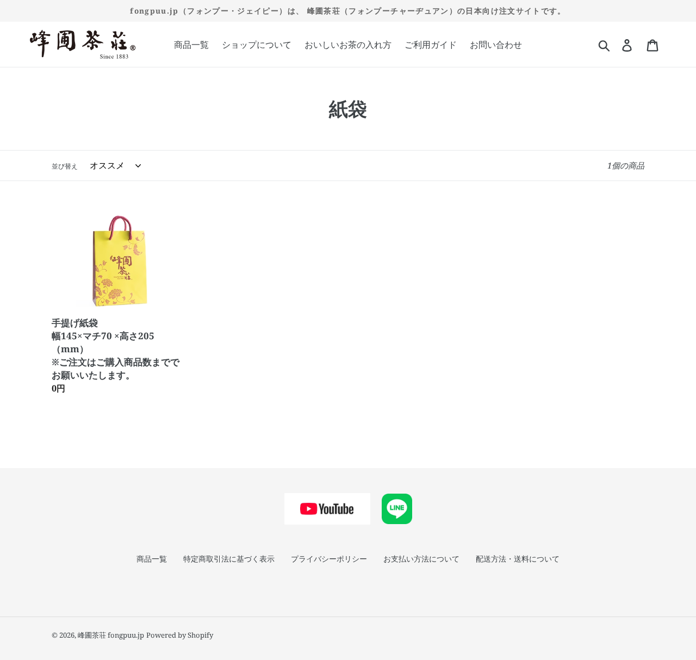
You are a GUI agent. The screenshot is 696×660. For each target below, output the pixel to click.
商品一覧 (151, 558)
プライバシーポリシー (329, 558)
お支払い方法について (421, 558)
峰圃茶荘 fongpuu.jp (111, 635)
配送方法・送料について (518, 558)
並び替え (65, 166)
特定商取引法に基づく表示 (229, 558)
